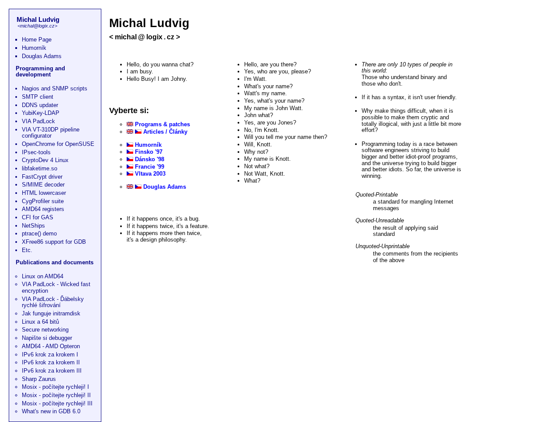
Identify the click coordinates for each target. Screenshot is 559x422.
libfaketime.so (39, 168)
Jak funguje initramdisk (51, 313)
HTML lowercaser (44, 193)
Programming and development (40, 71)
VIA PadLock (38, 121)
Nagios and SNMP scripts (54, 88)
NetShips (33, 225)
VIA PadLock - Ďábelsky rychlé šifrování (53, 302)
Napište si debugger (47, 338)
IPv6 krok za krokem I (50, 354)
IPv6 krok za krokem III (52, 370)
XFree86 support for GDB (54, 242)
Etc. (27, 250)
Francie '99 (149, 166)
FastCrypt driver (42, 176)
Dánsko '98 (149, 159)
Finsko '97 (148, 152)
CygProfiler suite (43, 201)
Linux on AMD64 (42, 276)
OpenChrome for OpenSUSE (58, 144)
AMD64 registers (43, 209)
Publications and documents (54, 262)
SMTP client (37, 96)
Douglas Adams (42, 56)
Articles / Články (165, 131)
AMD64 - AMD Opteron (51, 346)
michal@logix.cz (37, 25)
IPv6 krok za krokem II (51, 362)
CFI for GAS (37, 217)
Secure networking (45, 329)
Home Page (37, 39)
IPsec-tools (36, 152)
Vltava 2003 (150, 173)
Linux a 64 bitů (40, 321)
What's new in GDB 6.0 (51, 411)
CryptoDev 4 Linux (45, 160)
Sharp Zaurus (39, 379)
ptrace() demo (39, 233)
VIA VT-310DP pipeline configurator (50, 132)
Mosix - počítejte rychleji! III (57, 403)
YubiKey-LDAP (40, 113)
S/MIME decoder (43, 184)
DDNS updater (40, 105)
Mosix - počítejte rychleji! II (56, 395)
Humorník (34, 48)
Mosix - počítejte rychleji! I (55, 387)
